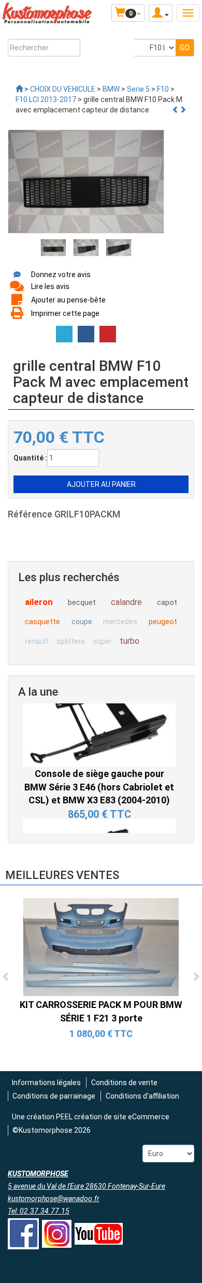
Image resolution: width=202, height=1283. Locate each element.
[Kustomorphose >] (19, 89)
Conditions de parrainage (53, 1096)
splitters (70, 641)
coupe (81, 621)
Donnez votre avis (61, 274)
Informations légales (46, 1082)
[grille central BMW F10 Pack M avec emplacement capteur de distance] (53, 247)
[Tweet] (64, 334)
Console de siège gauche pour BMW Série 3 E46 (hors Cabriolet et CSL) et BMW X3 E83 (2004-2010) (99, 762)
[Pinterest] (107, 334)
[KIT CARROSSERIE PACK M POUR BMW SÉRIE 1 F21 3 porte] (101, 946)
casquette (42, 621)
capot (167, 602)
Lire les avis (50, 286)
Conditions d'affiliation (142, 1096)
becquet (82, 602)
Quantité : (30, 458)
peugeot (163, 621)
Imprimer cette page (65, 313)
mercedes (120, 621)
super (102, 641)
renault (37, 641)
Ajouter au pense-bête (68, 300)
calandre (126, 602)
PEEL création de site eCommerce (112, 1117)
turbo (129, 641)
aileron (39, 602)
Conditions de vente (124, 1082)
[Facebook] (86, 334)
